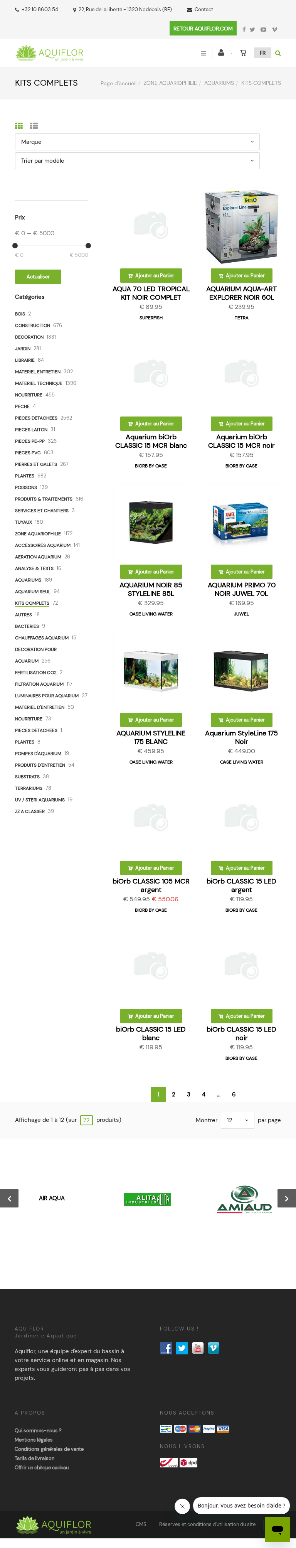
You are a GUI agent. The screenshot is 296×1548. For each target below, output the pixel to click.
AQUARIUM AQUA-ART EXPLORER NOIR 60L (241, 293)
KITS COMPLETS (32, 603)
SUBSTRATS (27, 777)
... (218, 1094)
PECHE (22, 406)
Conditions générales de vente (49, 1449)
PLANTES (24, 476)
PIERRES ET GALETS (36, 464)
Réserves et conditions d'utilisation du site (207, 1524)
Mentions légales (34, 1440)
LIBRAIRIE (25, 360)
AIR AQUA (52, 1198)
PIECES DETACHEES (36, 418)
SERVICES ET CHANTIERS (42, 511)
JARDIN (22, 349)
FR (263, 52)
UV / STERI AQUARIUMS (40, 800)
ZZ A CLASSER (30, 811)
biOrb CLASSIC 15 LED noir (241, 1033)
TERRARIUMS (28, 788)
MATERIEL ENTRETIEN (38, 372)
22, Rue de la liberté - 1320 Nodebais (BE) (125, 9)
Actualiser (38, 276)
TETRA (242, 318)
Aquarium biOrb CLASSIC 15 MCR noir (241, 441)
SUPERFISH (151, 318)
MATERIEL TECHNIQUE (38, 383)
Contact (204, 9)
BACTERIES (27, 626)
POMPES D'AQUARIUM (38, 753)
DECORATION (29, 337)
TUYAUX (23, 522)
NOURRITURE (28, 395)
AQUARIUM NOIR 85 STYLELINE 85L (150, 589)
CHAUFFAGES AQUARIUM (42, 638)
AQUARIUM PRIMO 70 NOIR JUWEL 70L (242, 589)
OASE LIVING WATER (151, 614)
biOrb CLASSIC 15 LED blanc (151, 1033)
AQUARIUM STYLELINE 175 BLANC (150, 737)
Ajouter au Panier (154, 275)
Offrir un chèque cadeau (42, 1467)
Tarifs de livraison (34, 1458)
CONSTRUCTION (32, 325)
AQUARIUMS (219, 82)
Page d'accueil (118, 83)
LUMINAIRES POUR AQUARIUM (47, 696)
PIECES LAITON (31, 430)
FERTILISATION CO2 (36, 672)
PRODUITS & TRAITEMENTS (43, 499)
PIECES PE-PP (30, 441)
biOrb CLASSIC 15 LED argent (241, 885)
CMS (141, 1524)
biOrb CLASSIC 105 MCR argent (151, 885)
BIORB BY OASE (151, 466)
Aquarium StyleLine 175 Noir (241, 737)
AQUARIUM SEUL (32, 592)
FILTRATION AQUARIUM (39, 684)
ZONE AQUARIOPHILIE (170, 82)
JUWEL (241, 614)
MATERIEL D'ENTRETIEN (39, 707)
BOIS (20, 314)
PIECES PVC (28, 453)
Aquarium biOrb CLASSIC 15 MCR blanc (151, 441)
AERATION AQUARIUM (38, 557)
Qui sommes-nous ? (38, 1430)
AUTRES (23, 615)
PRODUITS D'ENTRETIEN (40, 765)
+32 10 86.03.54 (40, 9)
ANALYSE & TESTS (34, 568)
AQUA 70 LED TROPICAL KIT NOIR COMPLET (151, 293)
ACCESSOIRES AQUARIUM (43, 545)
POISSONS (26, 487)
